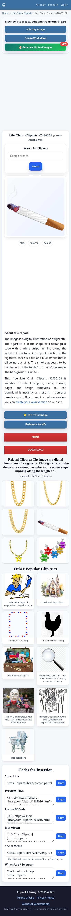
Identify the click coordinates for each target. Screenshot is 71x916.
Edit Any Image (35, 29)
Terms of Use (25, 898)
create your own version (31, 402)
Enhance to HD (35, 424)
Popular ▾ (53, 4)
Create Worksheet (35, 38)
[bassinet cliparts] (18, 741)
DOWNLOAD (35, 449)
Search (35, 166)
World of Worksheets (35, 904)
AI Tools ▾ (40, 4)
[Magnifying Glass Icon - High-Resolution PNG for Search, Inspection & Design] (52, 659)
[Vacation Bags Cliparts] (18, 659)
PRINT (35, 437)
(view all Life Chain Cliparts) (36, 476)
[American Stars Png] (18, 624)
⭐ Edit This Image (35, 415)
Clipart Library (27, 892)
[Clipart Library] (4, 5)
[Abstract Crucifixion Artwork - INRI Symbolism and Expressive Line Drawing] (52, 700)
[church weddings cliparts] (52, 586)
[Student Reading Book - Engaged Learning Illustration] (18, 586)
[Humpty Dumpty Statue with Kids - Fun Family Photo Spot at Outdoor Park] (18, 700)
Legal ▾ (64, 4)
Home (5, 13)
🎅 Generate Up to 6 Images (42, 46)
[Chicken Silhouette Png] (52, 624)
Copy (61, 783)
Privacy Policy (45, 898)
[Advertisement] (35, 92)
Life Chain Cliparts (22, 13)
